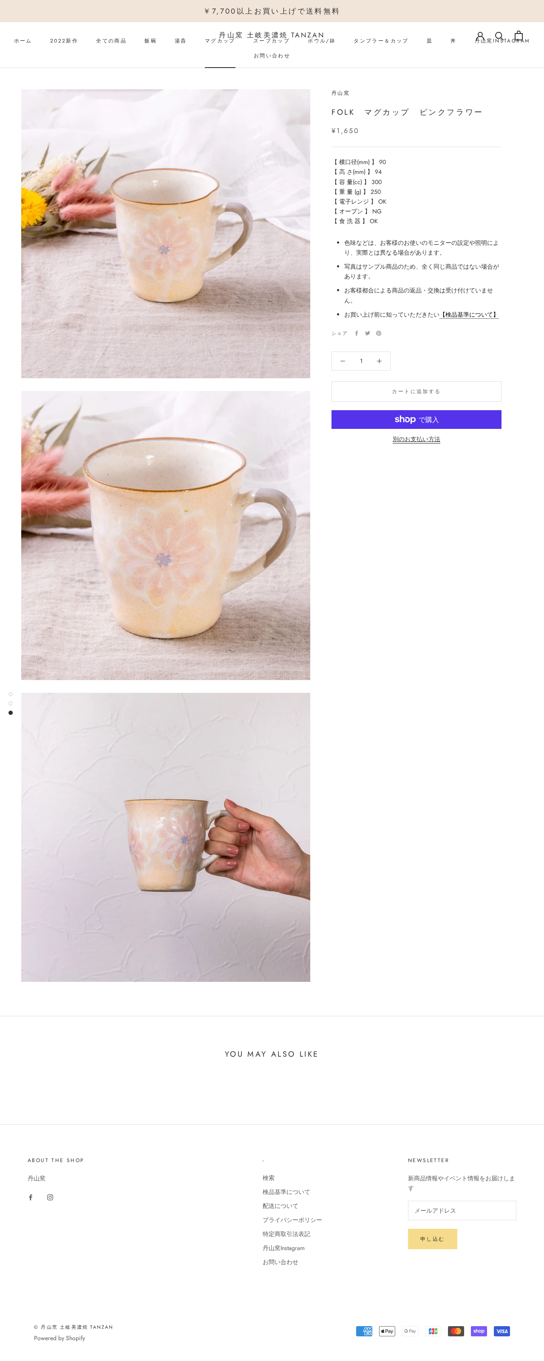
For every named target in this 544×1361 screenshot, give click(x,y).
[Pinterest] (378, 333)
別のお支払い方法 (416, 439)
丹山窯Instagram (284, 1248)
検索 (269, 1178)
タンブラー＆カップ (381, 41)
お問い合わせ (272, 56)
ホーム (23, 41)
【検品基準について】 (469, 314)
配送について (280, 1206)
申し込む (432, 1239)
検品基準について (286, 1192)
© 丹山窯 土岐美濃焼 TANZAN (74, 1327)
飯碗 (150, 41)
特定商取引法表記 (286, 1234)
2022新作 (64, 41)
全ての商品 (111, 41)
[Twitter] (367, 333)
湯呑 (181, 41)
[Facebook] (356, 333)
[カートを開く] (519, 35)
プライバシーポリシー (292, 1220)
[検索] (499, 35)
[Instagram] (50, 1197)
